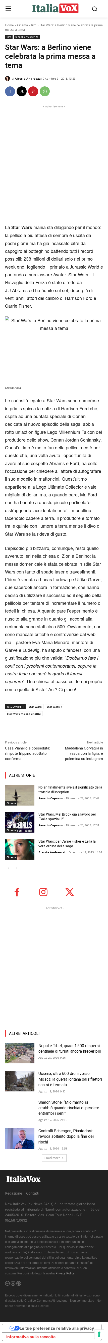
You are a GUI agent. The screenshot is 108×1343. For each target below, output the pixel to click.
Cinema (22, 25)
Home (9, 25)
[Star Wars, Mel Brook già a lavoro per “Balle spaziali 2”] (19, 822)
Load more (52, 1158)
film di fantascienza (26, 37)
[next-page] (16, 868)
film (33, 25)
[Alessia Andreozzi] (8, 78)
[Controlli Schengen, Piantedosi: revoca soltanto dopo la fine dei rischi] (19, 1138)
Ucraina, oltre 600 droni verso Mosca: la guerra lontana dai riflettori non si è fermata (70, 1079)
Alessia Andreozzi (28, 78)
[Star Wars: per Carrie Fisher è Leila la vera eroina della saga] (19, 849)
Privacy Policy (65, 1273)
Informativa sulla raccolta (31, 1336)
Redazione (13, 1193)
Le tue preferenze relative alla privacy (57, 1328)
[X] (22, 91)
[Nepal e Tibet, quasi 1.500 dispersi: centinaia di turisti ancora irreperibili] (19, 1053)
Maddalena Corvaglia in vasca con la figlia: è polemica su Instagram (84, 753)
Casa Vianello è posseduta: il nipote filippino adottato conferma (27, 753)
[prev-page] (8, 868)
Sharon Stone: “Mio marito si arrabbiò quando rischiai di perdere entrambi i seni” (68, 1108)
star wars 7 (54, 706)
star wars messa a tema (24, 713)
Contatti (32, 1193)
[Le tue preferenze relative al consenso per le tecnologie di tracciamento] (99, 1334)
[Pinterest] (33, 91)
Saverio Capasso (50, 798)
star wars (35, 706)
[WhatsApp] (45, 91)
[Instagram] (43, 892)
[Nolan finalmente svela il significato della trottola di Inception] (19, 795)
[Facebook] (10, 91)
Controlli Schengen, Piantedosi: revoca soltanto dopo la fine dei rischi (66, 1136)
